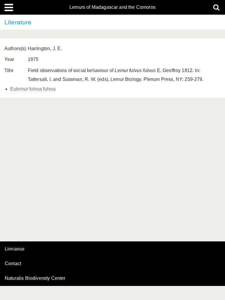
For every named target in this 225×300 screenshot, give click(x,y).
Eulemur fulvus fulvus (33, 88)
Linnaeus (14, 249)
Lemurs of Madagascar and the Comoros (112, 7)
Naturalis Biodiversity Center (35, 278)
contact (13, 263)
